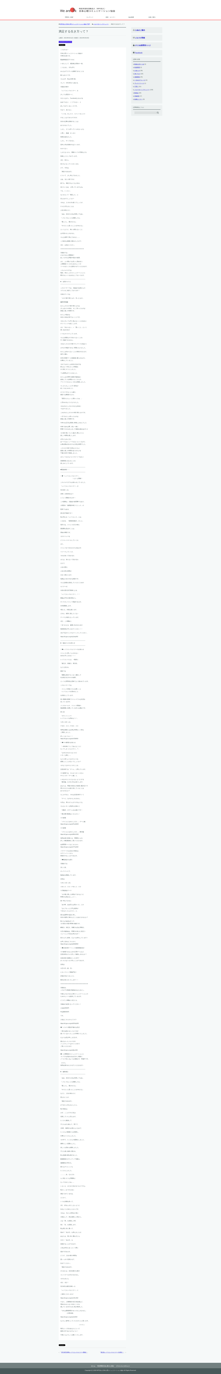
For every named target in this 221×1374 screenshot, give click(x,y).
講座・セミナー (110, 17)
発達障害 (137, 67)
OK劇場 (136, 96)
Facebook (138, 53)
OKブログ (137, 74)
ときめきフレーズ (139, 80)
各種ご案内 (151, 17)
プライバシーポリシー (123, 1366)
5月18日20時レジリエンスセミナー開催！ (74, 1352)
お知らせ (137, 70)
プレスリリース (139, 83)
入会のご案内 (140, 30)
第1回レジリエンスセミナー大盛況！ (112, 1352)
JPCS (143, 45)
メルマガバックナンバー (65, 41)
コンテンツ (89, 17)
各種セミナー (138, 99)
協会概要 (131, 17)
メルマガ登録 (140, 38)
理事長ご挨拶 (69, 17)
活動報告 (137, 77)
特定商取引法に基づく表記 (105, 1366)
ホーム (93, 1366)
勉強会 (136, 93)
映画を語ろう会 (139, 64)
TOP (75, 24)
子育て (136, 86)
